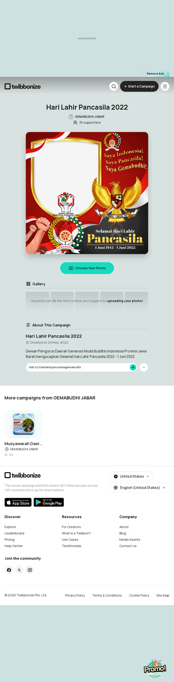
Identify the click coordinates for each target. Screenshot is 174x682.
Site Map (162, 595)
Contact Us (128, 546)
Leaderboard (14, 533)
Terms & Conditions (107, 595)
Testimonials (71, 546)
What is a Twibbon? (76, 533)
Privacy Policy (75, 595)
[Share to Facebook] (9, 570)
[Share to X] (19, 570)
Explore (10, 527)
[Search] (113, 86)
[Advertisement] (87, 38)
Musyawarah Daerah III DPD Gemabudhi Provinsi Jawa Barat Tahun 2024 (23, 443)
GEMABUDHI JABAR (24, 449)
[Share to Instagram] (29, 570)
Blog (122, 533)
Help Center (14, 546)
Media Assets (129, 539)
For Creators (71, 527)
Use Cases (70, 539)
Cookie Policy (139, 595)
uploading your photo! (125, 301)
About (124, 527)
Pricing (9, 539)
